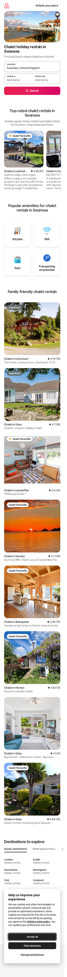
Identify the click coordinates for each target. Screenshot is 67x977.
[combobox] (32, 68)
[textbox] (18, 80)
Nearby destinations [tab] (15, 848)
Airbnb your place (47, 5)
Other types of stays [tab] (44, 848)
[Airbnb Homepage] (6, 5)
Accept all (32, 936)
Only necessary (32, 945)
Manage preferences (32, 954)
